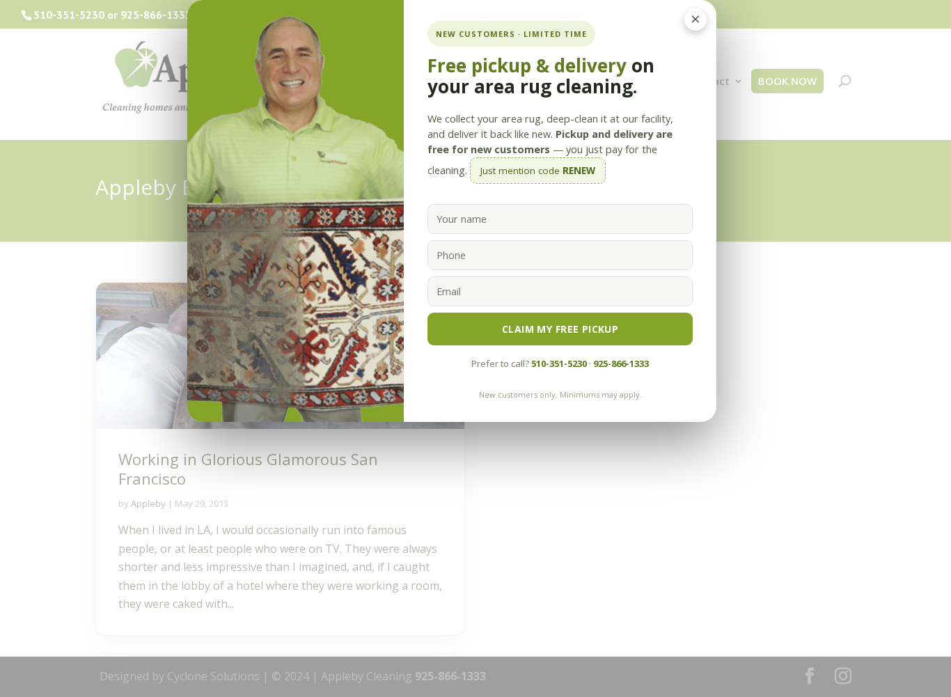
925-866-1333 (621, 363)
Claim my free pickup (560, 329)
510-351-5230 (559, 363)
